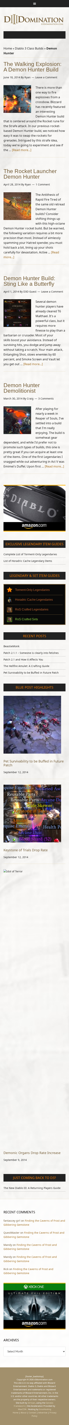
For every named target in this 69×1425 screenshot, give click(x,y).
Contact (32, 1412)
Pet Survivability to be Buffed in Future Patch (31, 672)
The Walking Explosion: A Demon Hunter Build (32, 67)
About (23, 1412)
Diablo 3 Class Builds (29, 48)
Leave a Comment (46, 77)
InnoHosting (45, 1409)
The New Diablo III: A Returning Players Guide (32, 1188)
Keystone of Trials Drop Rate (25, 850)
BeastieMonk (11, 646)
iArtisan (31, 1402)
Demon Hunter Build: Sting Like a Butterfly (29, 281)
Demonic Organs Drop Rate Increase (32, 1153)
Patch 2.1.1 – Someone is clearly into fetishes (31, 653)
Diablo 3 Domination (34, 19)
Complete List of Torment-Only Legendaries (30, 554)
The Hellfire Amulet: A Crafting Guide (26, 666)
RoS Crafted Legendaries (31, 609)
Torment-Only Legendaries (32, 589)
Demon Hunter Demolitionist (21, 388)
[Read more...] (21, 150)
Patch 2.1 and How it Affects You (23, 659)
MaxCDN (22, 1409)
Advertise (42, 1412)
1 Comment (43, 184)
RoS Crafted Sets (26, 619)
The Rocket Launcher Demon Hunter (30, 174)
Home (7, 48)
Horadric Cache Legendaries (34, 599)
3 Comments (46, 398)
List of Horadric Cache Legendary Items (27, 561)
